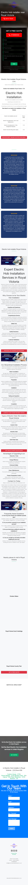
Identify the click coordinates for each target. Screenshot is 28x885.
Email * (10, 801)
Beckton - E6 (14, 778)
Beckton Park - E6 (20, 775)
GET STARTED (14, 754)
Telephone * (11, 807)
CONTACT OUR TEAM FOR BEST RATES (14, 412)
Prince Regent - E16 (7, 775)
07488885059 (15, 35)
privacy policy (21, 68)
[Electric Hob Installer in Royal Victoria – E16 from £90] (14, 845)
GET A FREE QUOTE (14, 672)
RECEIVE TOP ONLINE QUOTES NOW (14, 350)
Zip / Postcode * (12, 813)
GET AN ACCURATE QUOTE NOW (14, 450)
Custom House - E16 (13, 774)
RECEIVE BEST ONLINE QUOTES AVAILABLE (14, 137)
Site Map (14, 854)
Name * (10, 796)
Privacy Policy (14, 853)
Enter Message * (12, 819)
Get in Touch (9, 18)
